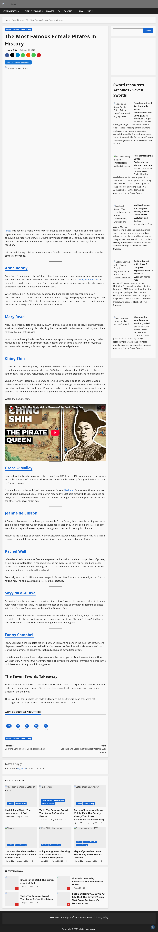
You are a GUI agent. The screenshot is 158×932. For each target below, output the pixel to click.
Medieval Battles (90, 842)
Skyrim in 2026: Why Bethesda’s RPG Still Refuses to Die (63, 883)
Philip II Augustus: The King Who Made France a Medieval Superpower (54, 854)
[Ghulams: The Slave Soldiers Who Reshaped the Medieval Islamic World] (21, 837)
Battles (79, 804)
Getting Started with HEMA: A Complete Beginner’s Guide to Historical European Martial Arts (143, 270)
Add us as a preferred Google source (18, 62)
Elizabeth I (68, 490)
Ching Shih (15, 358)
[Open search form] (155, 11)
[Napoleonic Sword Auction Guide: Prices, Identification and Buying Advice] (122, 111)
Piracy (8, 230)
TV (59, 11)
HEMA (81, 11)
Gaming (68, 11)
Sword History (10, 11)
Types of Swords (34, 11)
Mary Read (15, 316)
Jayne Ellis (12, 50)
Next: (83, 748)
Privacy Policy (102, 917)
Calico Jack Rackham (87, 279)
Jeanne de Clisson (21, 513)
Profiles (16, 30)
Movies (50, 11)
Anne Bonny (16, 267)
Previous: (25, 747)
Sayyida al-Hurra (20, 593)
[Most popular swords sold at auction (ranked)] (122, 325)
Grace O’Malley (18, 467)
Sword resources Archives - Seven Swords (128, 90)
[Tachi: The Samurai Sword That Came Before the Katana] (55, 796)
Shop (90, 11)
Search (148, 31)
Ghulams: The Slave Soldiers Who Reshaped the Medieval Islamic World (20, 854)
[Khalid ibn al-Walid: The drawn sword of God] (21, 796)
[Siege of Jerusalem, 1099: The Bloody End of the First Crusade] (90, 837)
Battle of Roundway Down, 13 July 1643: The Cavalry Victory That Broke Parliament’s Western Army (89, 815)
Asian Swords (47, 800)
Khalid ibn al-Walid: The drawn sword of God (18, 812)
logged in (21, 768)
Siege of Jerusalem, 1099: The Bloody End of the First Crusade (89, 854)
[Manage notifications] (153, 927)
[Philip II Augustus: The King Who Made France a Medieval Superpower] (55, 837)
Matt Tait (44, 820)
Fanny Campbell (19, 634)
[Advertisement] (131, 56)
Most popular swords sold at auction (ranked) (142, 320)
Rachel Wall (15, 551)
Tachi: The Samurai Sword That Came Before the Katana (53, 813)
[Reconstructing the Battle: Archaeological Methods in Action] (122, 163)
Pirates (8, 30)
